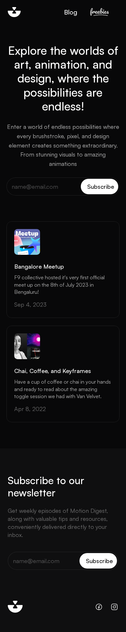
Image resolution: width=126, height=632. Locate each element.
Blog (70, 12)
